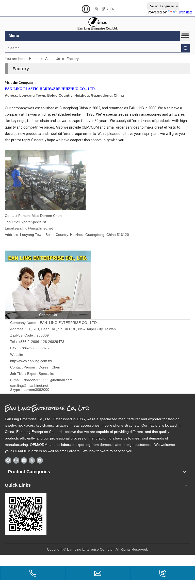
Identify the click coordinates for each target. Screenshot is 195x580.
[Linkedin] (24, 460)
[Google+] (16, 460)
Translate (185, 12)
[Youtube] (40, 460)
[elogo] (97, 24)
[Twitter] (32, 460)
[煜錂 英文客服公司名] (48, 283)
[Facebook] (8, 460)
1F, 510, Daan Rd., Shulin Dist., (71, 329)
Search (185, 48)
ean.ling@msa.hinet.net (29, 385)
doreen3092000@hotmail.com (48, 380)
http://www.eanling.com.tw (31, 361)
